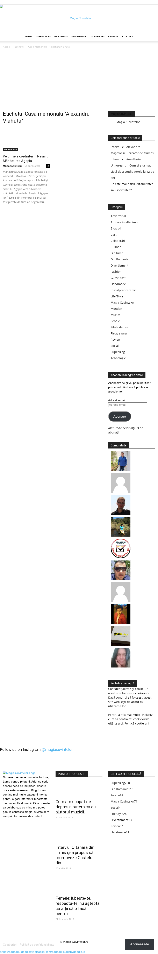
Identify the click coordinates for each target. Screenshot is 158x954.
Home (28, 36)
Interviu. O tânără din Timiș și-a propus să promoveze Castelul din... (75, 855)
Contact (127, 36)
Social (115, 346)
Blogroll (116, 228)
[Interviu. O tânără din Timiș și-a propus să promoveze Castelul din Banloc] (79, 835)
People (115, 321)
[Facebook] (6, 821)
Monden (116, 309)
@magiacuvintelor (57, 749)
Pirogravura (119, 333)
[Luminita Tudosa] (120, 601)
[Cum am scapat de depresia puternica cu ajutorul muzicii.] (79, 789)
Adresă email (116, 400)
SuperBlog (98, 36)
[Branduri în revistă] (120, 557)
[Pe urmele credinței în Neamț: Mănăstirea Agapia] (26, 139)
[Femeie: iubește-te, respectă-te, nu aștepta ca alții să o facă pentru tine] (79, 886)
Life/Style (117, 296)
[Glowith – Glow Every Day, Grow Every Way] (120, 535)
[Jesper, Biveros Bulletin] (120, 514)
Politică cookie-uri (136, 723)
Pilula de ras (119, 327)
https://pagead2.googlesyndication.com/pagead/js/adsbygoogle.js (42, 951)
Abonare (119, 416)
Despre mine (43, 36)
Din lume (117, 253)
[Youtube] (20, 821)
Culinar (116, 247)
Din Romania (10, 149)
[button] (150, 36)
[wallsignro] (120, 644)
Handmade (61, 36)
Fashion (113, 36)
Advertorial (118, 216)
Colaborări (118, 241)
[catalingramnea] (120, 579)
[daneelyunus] (120, 470)
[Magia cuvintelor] (79, 18)
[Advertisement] (79, 80)
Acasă (6, 46)
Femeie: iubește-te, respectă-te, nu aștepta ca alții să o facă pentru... (78, 906)
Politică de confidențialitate (37, 944)
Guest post (118, 278)
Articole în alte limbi (124, 222)
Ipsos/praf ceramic (123, 290)
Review (115, 339)
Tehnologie (118, 358)
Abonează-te (139, 944)
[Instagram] (13, 820)
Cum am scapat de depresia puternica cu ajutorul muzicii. (76, 806)
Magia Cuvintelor (12, 165)
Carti (114, 234)
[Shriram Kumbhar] (120, 623)
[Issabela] (120, 666)
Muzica (116, 315)
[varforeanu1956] (120, 492)
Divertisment (79, 36)
